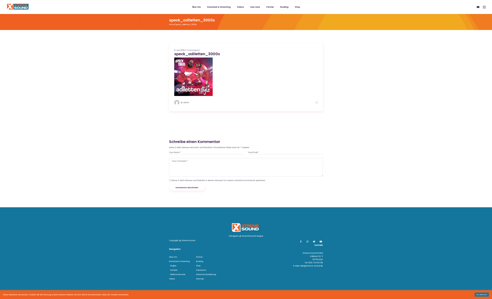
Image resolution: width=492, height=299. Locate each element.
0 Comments (193, 50)
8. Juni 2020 (179, 50)
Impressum (201, 270)
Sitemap (200, 278)
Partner (199, 257)
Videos (172, 278)
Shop (198, 265)
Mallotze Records (177, 274)
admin (186, 102)
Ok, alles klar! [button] (481, 294)
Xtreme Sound (188, 240)
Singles (173, 265)
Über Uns (173, 257)
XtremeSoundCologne (252, 236)
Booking (199, 261)
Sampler (174, 270)
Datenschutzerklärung (206, 274)
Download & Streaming (179, 261)
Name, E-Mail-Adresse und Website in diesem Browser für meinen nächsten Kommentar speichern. (218, 180)
